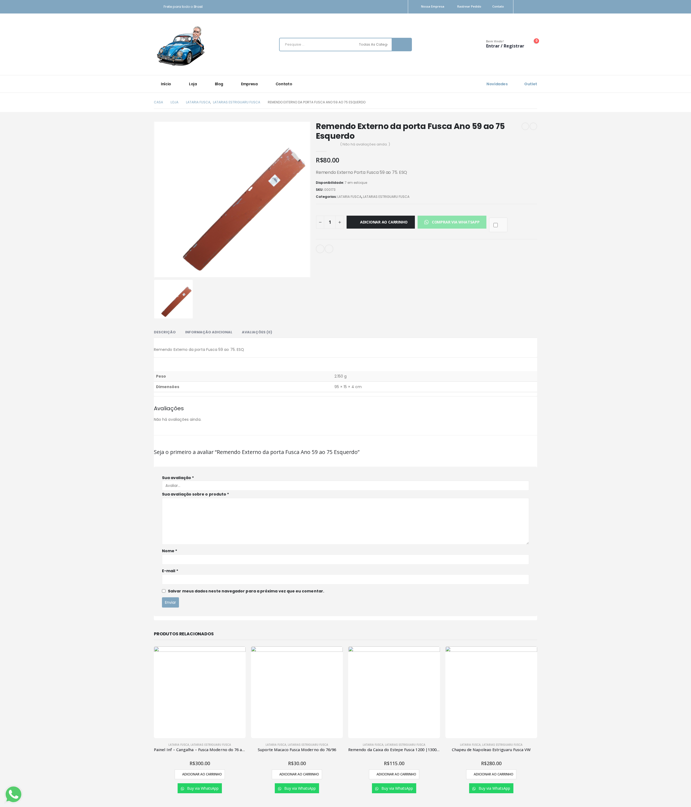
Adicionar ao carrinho (384, 222)
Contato (498, 6)
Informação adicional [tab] (208, 332)
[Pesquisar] (402, 44)
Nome (169, 551)
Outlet (530, 84)
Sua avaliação (178, 477)
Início (166, 84)
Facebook (329, 249)
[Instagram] (524, 7)
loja (193, 84)
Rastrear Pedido (469, 6)
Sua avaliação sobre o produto (195, 494)
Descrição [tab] (165, 332)
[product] (200, 692)
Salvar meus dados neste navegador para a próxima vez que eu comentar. (246, 591)
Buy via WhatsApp (202, 788)
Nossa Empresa (432, 6)
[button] (452, 222)
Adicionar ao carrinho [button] (202, 774)
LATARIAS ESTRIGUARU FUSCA (386, 196)
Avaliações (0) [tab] (257, 332)
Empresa (249, 84)
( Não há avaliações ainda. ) (365, 144)
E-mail (320, 249)
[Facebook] (533, 7)
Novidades (497, 84)
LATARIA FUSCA (349, 196)
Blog (219, 84)
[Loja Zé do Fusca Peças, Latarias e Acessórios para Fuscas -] (181, 45)
